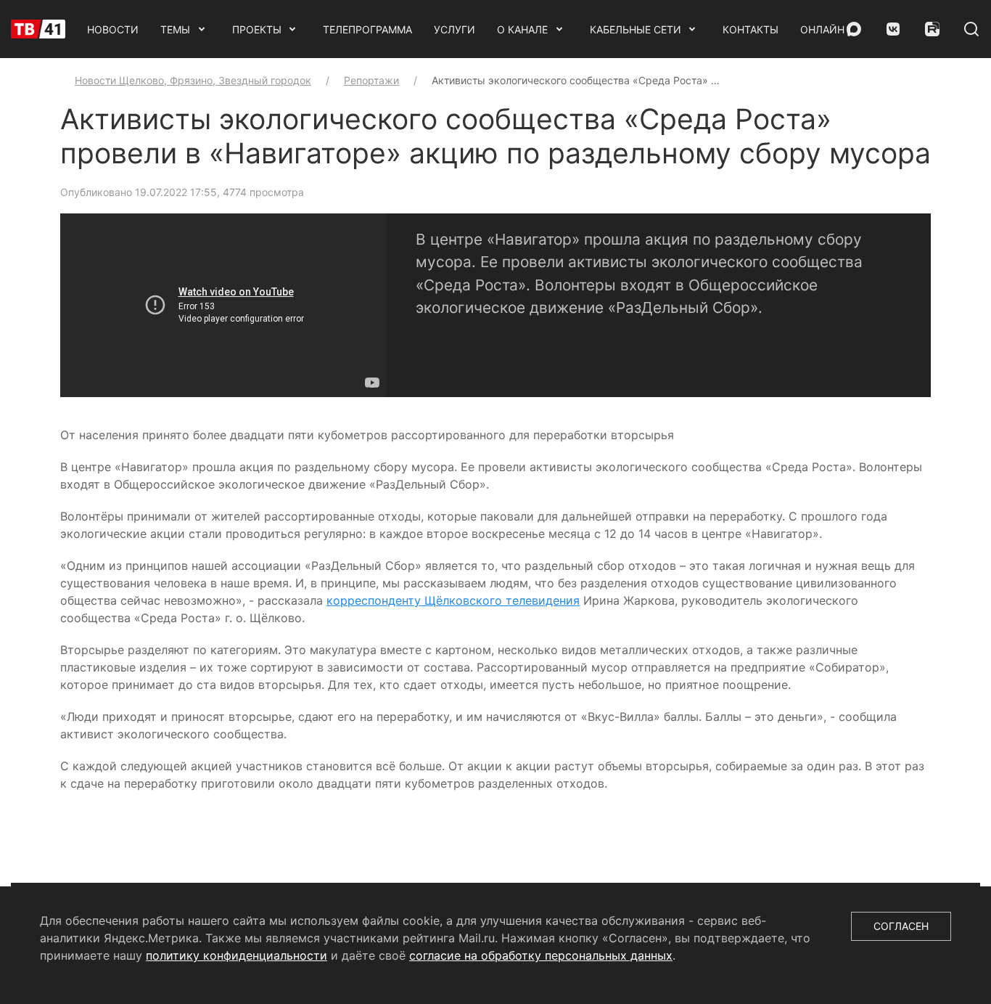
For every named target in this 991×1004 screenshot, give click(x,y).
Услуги (454, 29)
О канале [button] (522, 29)
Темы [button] (175, 29)
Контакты (750, 29)
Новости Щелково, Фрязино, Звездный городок (193, 80)
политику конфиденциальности (236, 955)
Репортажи (371, 80)
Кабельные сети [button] (635, 29)
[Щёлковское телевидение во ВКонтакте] (893, 29)
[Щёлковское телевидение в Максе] (854, 29)
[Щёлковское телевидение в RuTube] (932, 29)
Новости (113, 29)
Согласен (901, 926)
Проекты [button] (256, 29)
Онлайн (822, 29)
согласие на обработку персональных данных (541, 955)
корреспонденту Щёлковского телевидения (453, 600)
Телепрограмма (367, 29)
